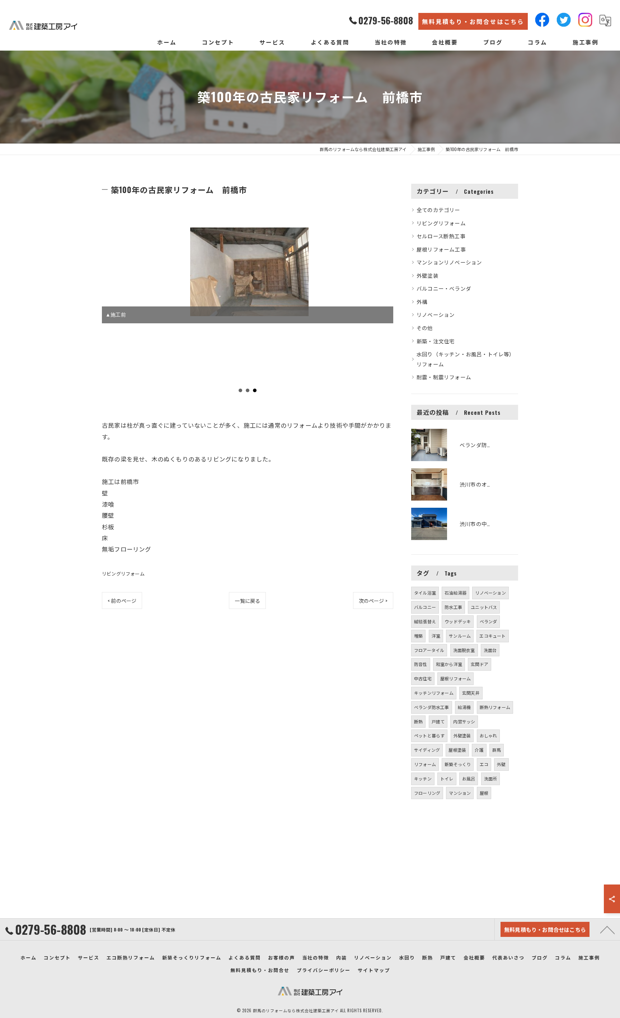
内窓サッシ (464, 721)
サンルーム (460, 636)
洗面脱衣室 (464, 650)
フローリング (427, 793)
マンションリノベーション (449, 262)
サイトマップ (374, 970)
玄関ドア (479, 664)
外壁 (501, 764)
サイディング (427, 750)
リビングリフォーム (123, 573)
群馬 (496, 750)
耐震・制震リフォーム (444, 377)
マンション (460, 793)
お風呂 (468, 778)
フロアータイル (429, 650)
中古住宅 (423, 678)
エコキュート (492, 636)
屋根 (484, 793)
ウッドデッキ (458, 621)
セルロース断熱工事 (441, 236)
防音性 (420, 664)
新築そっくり (458, 764)
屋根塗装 (457, 750)
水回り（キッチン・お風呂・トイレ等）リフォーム (466, 359)
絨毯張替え (425, 621)
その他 (425, 328)
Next (384, 313)
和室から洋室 (449, 664)
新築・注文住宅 (436, 341)
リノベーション (436, 314)
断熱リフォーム (495, 707)
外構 (422, 301)
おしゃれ (488, 735)
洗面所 (490, 778)
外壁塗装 (427, 275)
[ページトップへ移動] (607, 929)
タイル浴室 (425, 593)
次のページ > (373, 600)
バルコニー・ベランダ (444, 288)
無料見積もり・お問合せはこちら (473, 21)
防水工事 (453, 607)
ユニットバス (484, 607)
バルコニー (425, 607)
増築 (418, 636)
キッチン (423, 778)
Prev (111, 313)
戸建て (438, 721)
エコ (484, 764)
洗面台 (490, 650)
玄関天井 (471, 693)
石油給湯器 (455, 593)
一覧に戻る (247, 600)
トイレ (447, 778)
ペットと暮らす (429, 735)
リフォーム (425, 764)
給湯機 (464, 707)
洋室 (436, 636)
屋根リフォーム (455, 678)
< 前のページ (122, 600)
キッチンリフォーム (434, 693)
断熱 (418, 721)
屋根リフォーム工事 (441, 249)
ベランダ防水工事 (431, 707)
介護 (479, 750)
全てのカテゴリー (438, 210)
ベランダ (488, 621)
